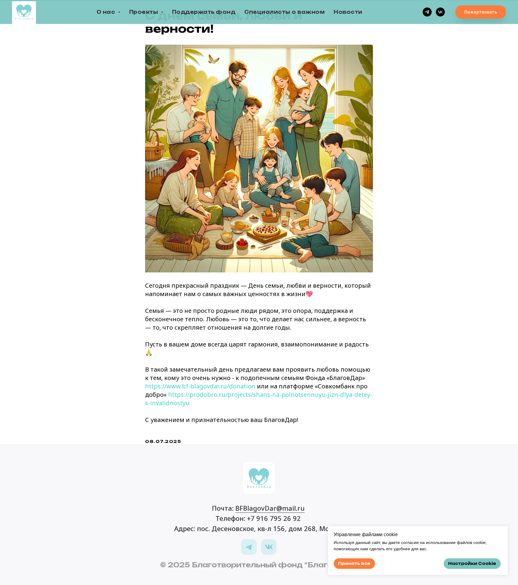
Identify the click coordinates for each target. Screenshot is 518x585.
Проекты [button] (144, 12)
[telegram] (427, 11)
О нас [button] (107, 12)
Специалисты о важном (284, 12)
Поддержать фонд (204, 12)
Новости (348, 12)
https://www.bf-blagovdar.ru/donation (200, 386)
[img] (249, 547)
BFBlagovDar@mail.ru (270, 507)
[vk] (440, 11)
